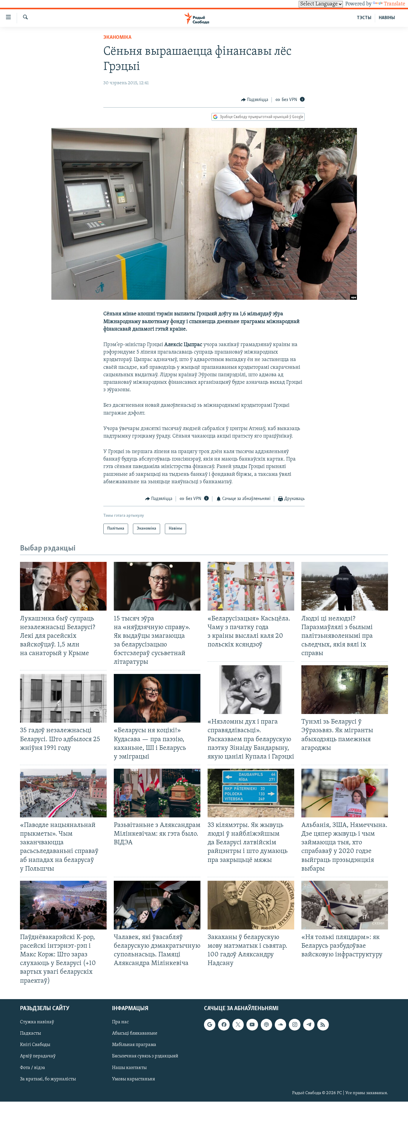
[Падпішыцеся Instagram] (294, 1024)
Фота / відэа (32, 1067)
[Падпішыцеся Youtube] (252, 1024)
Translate (394, 4)
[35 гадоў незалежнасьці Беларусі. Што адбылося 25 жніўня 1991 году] (63, 698)
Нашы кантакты (129, 1067)
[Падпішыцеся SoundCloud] (280, 1024)
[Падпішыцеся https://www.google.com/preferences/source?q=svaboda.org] (209, 1024)
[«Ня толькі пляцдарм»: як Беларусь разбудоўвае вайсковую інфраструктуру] (344, 905)
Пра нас (120, 1022)
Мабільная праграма (134, 1044)
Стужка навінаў (37, 1022)
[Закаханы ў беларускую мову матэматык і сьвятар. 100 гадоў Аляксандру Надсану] (251, 905)
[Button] (255, 100)
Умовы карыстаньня (133, 1079)
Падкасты (30, 1033)
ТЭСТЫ (364, 18)
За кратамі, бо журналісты (48, 1079)
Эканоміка (117, 37)
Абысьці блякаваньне (134, 1033)
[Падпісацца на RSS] (323, 1024)
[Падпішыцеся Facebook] (223, 1024)
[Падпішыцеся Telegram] (309, 1024)
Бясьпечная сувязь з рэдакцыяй (145, 1056)
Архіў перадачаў (38, 1056)
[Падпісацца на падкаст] (266, 1024)
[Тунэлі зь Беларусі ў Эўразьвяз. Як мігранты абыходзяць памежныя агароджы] (344, 689)
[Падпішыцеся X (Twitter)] (238, 1024)
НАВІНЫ (387, 18)
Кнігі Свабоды (35, 1044)
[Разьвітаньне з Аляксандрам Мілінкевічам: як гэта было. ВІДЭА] (157, 793)
